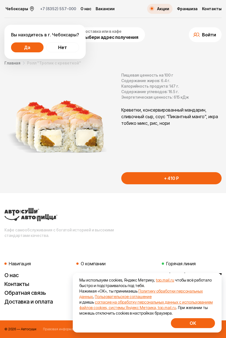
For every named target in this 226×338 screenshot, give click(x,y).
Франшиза (187, 9)
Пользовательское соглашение (123, 296)
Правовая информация (61, 329)
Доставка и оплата (28, 301)
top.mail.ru (165, 280)
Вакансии (105, 9)
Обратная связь (25, 293)
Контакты (212, 9)
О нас (85, 9)
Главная (12, 63)
